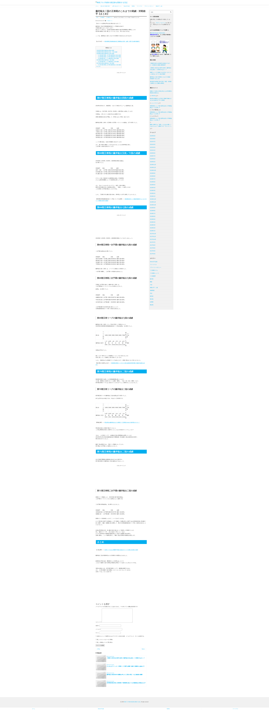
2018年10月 (153, 204)
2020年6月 (152, 158)
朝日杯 (151, 296)
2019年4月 (152, 187)
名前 (97, 625)
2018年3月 (152, 225)
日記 (151, 293)
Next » (143, 649)
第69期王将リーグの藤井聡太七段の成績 (108, 58)
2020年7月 (152, 156)
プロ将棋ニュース (154, 273)
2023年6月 (152, 135)
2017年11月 (153, 236)
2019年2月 (152, 193)
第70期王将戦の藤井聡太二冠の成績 (105, 60)
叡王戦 (151, 279)
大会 (151, 284)
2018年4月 (152, 222)
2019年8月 (152, 176)
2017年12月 (153, 233)
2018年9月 (152, 207)
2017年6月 (152, 245)
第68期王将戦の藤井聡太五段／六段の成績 (106, 52)
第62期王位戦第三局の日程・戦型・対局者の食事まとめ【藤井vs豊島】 (160, 82)
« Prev (98, 649)
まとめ (98, 66)
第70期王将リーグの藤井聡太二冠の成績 (108, 61)
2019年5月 (152, 184)
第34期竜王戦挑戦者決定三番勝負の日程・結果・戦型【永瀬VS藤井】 (122, 41)
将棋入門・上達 (159, 6)
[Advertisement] (121, 83)
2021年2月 (152, 147)
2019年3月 (152, 190)
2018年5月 (152, 219)
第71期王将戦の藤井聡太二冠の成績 (105, 63)
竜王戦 (133, 6)
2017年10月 (153, 239)
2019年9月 (152, 173)
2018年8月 (152, 210)
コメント (99, 622)
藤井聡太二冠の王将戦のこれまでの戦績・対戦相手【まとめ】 (160, 77)
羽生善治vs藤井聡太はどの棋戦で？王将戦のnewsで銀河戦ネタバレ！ (122, 422)
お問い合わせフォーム (116, 6)
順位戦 (151, 304)
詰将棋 (151, 302)
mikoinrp (153, 95)
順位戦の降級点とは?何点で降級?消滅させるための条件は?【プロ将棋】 (160, 99)
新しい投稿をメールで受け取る (105, 642)
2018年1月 (152, 230)
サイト (97, 632)
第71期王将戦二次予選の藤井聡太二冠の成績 (109, 64)
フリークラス (139, 6)
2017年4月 (152, 250)
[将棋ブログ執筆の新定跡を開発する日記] (111, 2)
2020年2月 (152, 161)
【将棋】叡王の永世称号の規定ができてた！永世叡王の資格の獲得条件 (160, 64)
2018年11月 (153, 202)
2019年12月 (153, 164)
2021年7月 (152, 141)
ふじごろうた (154, 103)
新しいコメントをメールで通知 (105, 639)
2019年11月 (153, 167)
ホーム (97, 6)
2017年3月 (152, 253)
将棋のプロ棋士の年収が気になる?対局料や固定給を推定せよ (161, 92)
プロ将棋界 (153, 276)
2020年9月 (152, 153)
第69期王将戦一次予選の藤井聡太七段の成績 (109, 55)
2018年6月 (152, 216)
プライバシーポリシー (149, 6)
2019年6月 (152, 181)
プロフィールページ (161, 22)
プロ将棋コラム (109, 20)
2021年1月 (152, 150)
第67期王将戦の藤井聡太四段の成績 (105, 50)
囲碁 (151, 281)
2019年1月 (152, 196)
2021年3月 (152, 144)
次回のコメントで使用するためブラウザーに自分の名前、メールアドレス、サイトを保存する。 (121, 636)
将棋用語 (152, 290)
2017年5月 (152, 248)
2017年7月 (152, 242)
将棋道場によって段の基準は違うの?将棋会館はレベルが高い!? (161, 106)
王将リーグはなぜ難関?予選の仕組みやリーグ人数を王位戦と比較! (121, 549)
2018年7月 (152, 213)
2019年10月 (153, 170)
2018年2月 (152, 227)
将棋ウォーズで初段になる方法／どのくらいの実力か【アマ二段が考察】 (160, 73)
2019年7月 (152, 179)
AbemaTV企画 (127, 6)
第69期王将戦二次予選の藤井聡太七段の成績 (109, 56)
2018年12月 (153, 199)
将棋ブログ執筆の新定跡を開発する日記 (132, 701)
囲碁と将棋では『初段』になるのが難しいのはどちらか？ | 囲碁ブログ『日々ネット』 (161, 125)
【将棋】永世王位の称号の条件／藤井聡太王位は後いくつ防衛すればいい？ (160, 68)
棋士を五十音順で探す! (105, 6)
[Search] (170, 12)
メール (98, 629)
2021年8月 (152, 138)
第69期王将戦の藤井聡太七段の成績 (105, 53)
